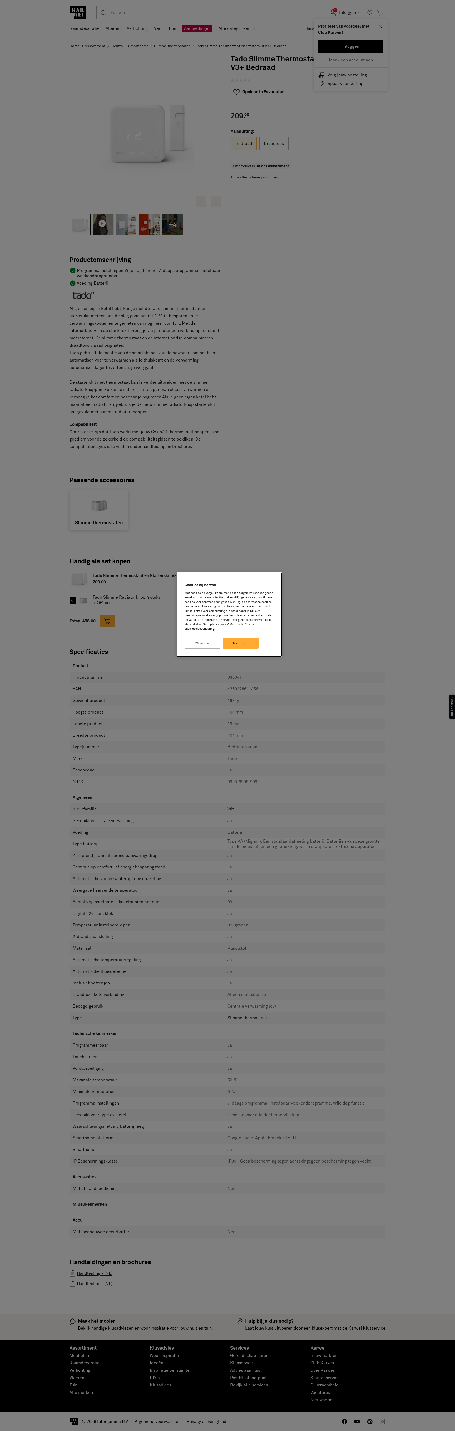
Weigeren (202, 643)
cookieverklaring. (203, 628)
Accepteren (241, 643)
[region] (229, 614)
